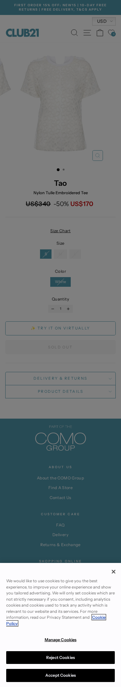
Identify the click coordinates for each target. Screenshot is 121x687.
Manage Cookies (61, 639)
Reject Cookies (60, 657)
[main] (60, 625)
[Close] (113, 572)
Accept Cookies (60, 675)
